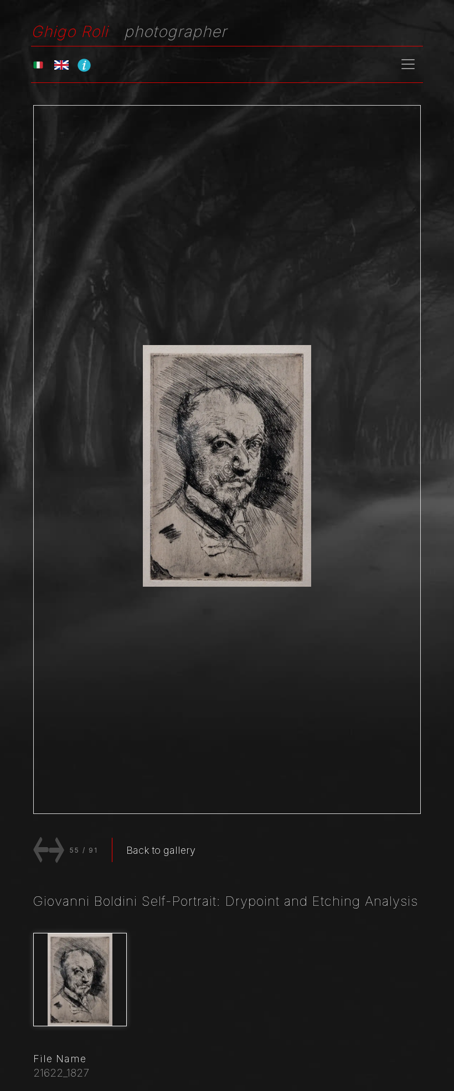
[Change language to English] (61, 64)
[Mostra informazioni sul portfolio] (84, 65)
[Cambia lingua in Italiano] (38, 64)
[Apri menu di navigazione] (408, 64)
